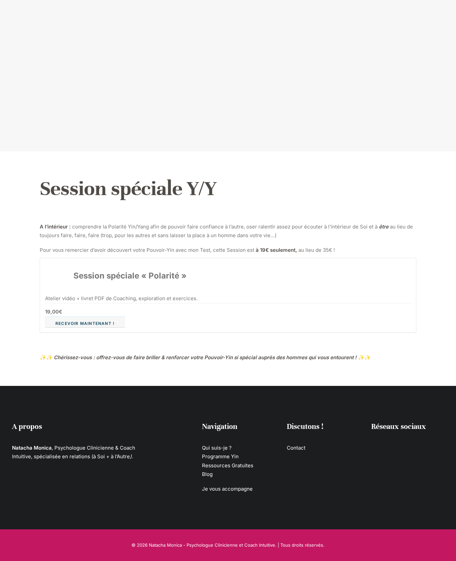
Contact (296, 448)
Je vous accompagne (227, 489)
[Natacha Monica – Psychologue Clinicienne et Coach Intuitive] (250, 16)
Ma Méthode (335, 16)
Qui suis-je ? (62, 16)
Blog (207, 474)
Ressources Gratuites (396, 16)
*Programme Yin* (116, 16)
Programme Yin (220, 456)
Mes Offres (168, 16)
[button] (373, 447)
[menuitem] (62, 16)
